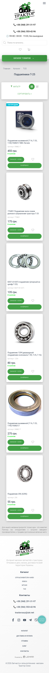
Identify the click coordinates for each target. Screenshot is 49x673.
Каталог (16, 69)
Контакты (24, 651)
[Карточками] (32, 86)
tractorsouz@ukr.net (24, 612)
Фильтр (16, 87)
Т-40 (24, 589)
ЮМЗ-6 (24, 581)
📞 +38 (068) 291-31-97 (24, 25)
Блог (24, 646)
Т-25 (25, 69)
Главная (6, 69)
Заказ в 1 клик (16, 159)
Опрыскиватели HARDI (24, 578)
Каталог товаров (22, 58)
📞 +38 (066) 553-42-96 (24, 31)
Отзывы (24, 641)
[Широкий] (37, 86)
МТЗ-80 (24, 585)
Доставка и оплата (24, 636)
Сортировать (24, 94)
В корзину (24, 165)
